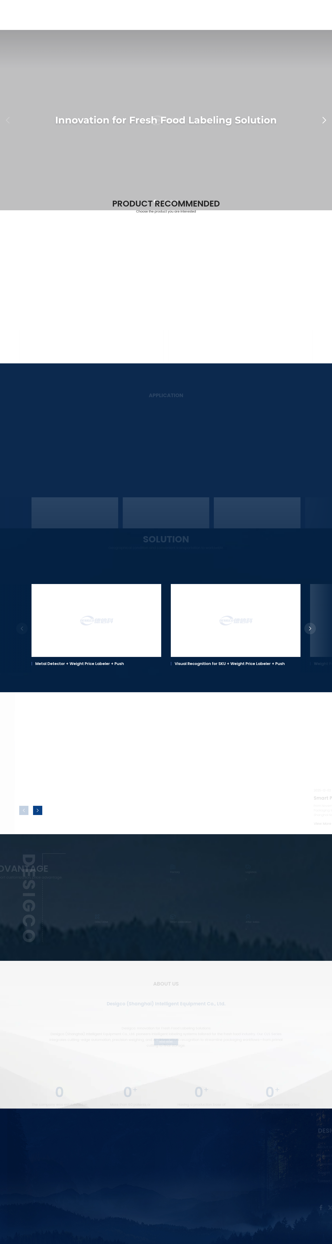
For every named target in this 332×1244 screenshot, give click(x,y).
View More (27, 341)
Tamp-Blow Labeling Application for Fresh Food (74, 488)
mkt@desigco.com (132, 1185)
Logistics (243, 872)
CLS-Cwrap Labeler (266, 327)
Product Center (137, 9)
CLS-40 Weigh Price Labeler (126, 327)
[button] (155, 171)
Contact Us (267, 9)
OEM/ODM (94, 922)
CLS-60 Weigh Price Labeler (200, 327)
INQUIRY (208, 1191)
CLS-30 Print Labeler (43, 327)
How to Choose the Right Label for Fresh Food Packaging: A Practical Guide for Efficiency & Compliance (172, 710)
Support (197, 9)
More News (29, 788)
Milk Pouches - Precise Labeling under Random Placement (254, 488)
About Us (238, 9)
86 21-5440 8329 (130, 1151)
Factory (167, 872)
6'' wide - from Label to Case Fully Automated (160, 488)
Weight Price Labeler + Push (202, 663)
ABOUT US (86, 1147)
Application (171, 9)
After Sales (246, 922)
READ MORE (166, 1041)
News (217, 9)
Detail (46, 500)
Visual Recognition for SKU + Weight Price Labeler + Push (90, 663)
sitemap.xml (219, 1222)
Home (110, 9)
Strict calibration (177, 922)
